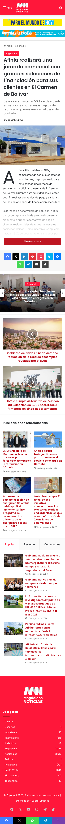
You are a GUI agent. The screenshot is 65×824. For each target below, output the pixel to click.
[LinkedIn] (24, 256)
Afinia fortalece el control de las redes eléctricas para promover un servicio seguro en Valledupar (32, 296)
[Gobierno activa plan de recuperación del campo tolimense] (13, 584)
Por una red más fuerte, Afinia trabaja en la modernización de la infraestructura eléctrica (41, 629)
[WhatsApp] (20, 264)
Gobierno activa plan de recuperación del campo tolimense (41, 583)
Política (9, 759)
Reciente (29, 544)
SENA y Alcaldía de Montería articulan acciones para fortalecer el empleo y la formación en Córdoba (17, 459)
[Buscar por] (60, 9)
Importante (11, 732)
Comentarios (52, 544)
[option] (32, 293)
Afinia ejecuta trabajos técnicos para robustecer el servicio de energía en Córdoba (48, 457)
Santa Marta (12, 770)
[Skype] (49, 256)
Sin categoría (12, 775)
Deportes (10, 726)
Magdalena (11, 748)
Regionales (20, 45)
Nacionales (11, 753)
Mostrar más (32, 241)
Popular (9, 544)
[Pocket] (40, 256)
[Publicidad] (32, 22)
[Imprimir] (45, 264)
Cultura (9, 721)
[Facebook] (7, 256)
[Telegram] (28, 264)
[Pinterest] (32, 256)
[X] (15, 256)
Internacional (12, 737)
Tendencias (11, 780)
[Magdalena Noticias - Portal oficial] (22, 7)
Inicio (9, 45)
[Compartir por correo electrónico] (36, 264)
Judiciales (10, 743)
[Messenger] (57, 256)
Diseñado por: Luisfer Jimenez (32, 800)
